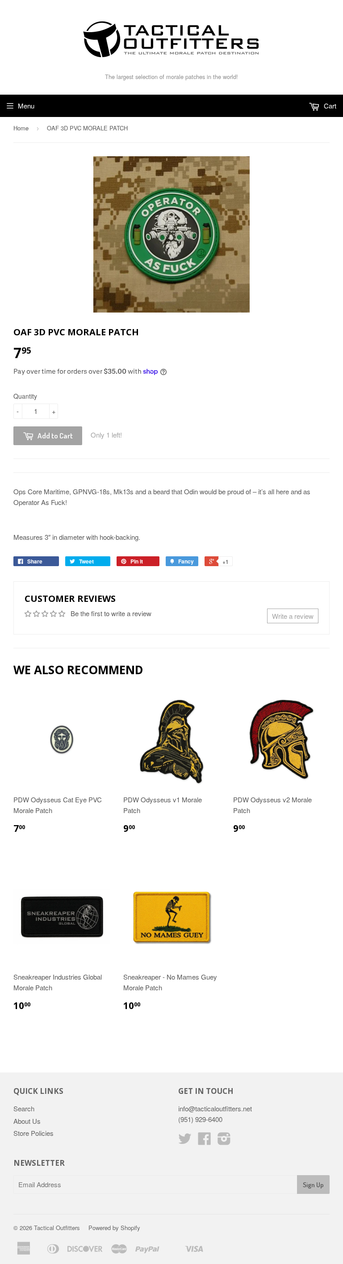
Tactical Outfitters (57, 1227)
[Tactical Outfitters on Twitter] (185, 1141)
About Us (27, 1121)
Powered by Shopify (114, 1227)
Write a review (293, 616)
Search (23, 1108)
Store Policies (33, 1133)
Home (21, 128)
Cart (329, 105)
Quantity (25, 396)
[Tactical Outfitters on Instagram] (224, 1141)
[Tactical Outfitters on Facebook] (204, 1141)
